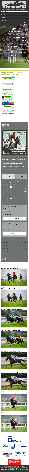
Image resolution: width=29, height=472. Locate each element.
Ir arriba (27, 467)
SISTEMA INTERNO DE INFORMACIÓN (16, 469)
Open (14, 276)
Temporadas (4, 13)
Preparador (3, 19)
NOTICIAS (3, 16)
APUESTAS (3, 14)
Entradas (3, 17)
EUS (25, 22)
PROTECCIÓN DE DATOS (5, 469)
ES (26, 22)
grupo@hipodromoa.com (18, 468)
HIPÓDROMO (3, 11)
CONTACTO (3, 20)
